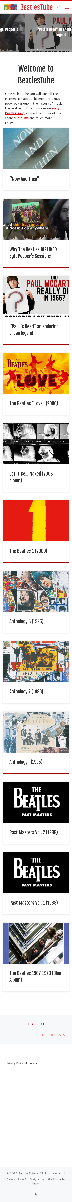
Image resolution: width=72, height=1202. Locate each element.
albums (23, 117)
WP (24, 1179)
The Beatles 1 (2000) (28, 551)
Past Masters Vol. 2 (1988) (33, 832)
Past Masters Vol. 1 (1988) (33, 903)
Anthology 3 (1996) (26, 621)
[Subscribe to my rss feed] (36, 1194)
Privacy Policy (15, 1063)
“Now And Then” (24, 179)
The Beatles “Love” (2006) (33, 403)
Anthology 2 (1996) (26, 692)
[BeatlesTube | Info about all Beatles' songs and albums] (28, 7)
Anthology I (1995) (25, 762)
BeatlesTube (27, 1173)
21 (42, 1024)
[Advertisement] (36, 1125)
